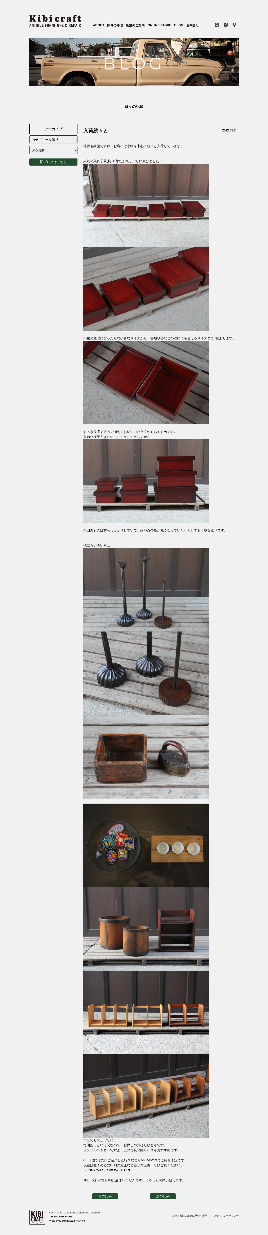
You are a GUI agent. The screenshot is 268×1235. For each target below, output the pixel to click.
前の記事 (105, 1196)
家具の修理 (115, 25)
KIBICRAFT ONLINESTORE (109, 1170)
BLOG (178, 25)
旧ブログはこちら (53, 162)
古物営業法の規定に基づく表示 (189, 1215)
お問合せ (192, 25)
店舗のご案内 (135, 25)
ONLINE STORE (159, 25)
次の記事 (163, 1196)
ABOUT (98, 25)
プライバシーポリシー (226, 1215)
